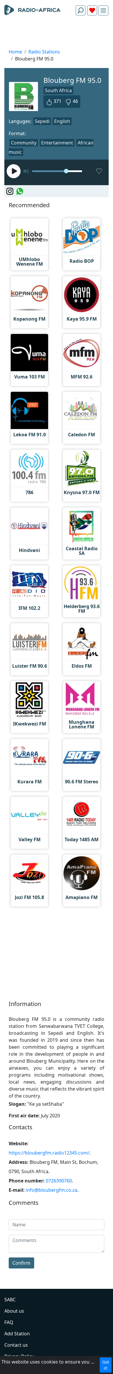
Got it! (105, 1365)
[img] (103, 11)
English (62, 121)
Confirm (21, 1263)
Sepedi (42, 121)
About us (14, 1311)
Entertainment (57, 143)
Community (24, 143)
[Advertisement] (56, 33)
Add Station (17, 1333)
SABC (10, 1299)
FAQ (8, 1322)
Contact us (16, 1345)
